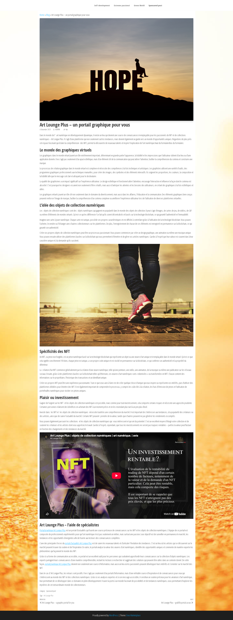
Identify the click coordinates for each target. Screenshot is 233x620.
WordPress (113, 615)
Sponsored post (155, 5)
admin (57, 129)
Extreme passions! (122, 5)
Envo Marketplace (133, 615)
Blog (48, 14)
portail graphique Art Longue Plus (58, 564)
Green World (139, 5)
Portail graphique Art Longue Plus (53, 530)
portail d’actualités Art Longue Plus (78, 543)
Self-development (102, 5)
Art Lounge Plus (48, 595)
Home (42, 14)
